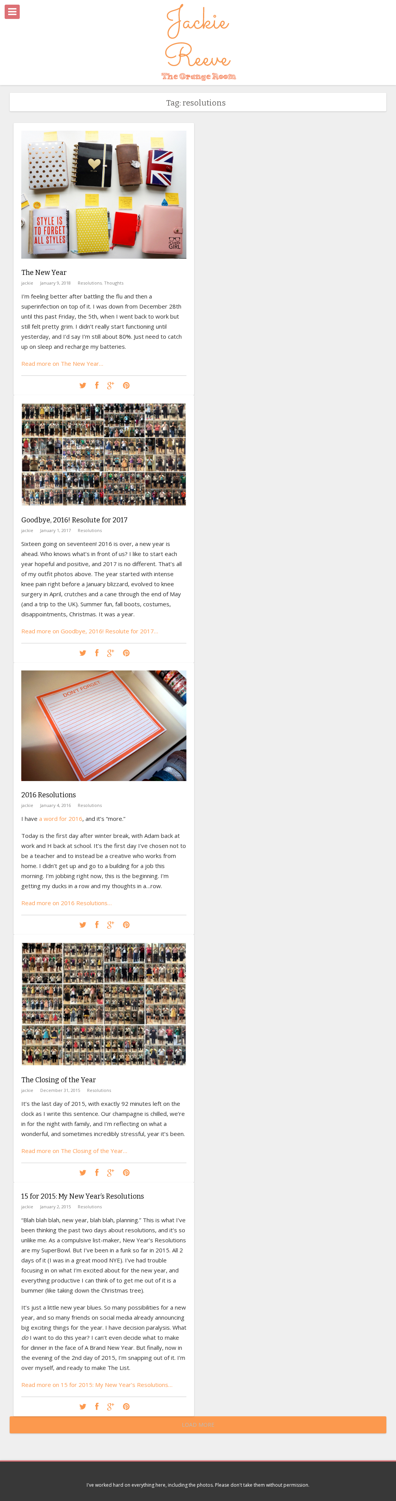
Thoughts (113, 283)
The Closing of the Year (58, 1080)
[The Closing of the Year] (104, 1071)
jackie (27, 283)
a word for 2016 (60, 818)
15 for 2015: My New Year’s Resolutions (82, 1196)
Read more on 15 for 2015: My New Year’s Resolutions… (96, 1384)
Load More (198, 1424)
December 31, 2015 (60, 1090)
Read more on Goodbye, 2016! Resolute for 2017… (89, 631)
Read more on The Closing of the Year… (74, 1151)
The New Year (44, 272)
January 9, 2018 (55, 283)
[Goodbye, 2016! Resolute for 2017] (104, 511)
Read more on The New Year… (62, 363)
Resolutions (90, 283)
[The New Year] (104, 264)
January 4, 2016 (55, 805)
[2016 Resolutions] (104, 786)
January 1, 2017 (55, 530)
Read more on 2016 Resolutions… (66, 903)
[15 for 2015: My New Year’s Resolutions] (83, 1407)
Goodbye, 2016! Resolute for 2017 (74, 520)
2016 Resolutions (48, 795)
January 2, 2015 (55, 1206)
